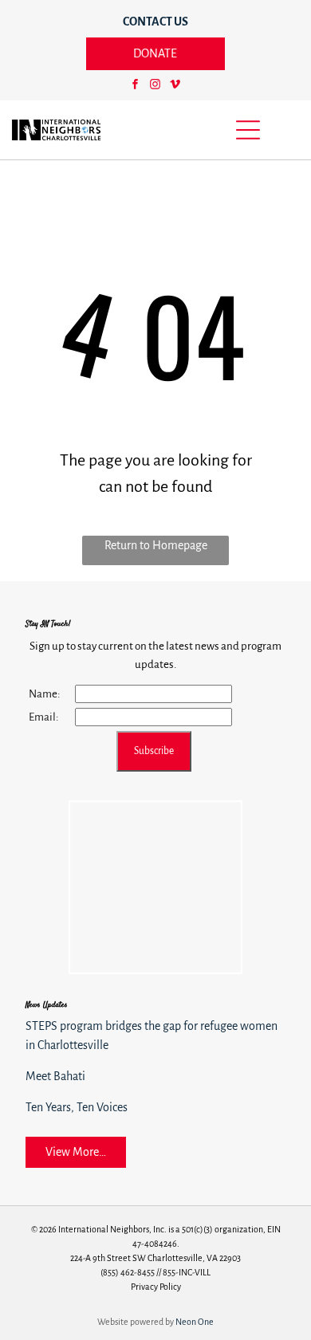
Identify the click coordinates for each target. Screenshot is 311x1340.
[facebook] (136, 86)
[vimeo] (175, 86)
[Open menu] (248, 130)
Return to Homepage (155, 545)
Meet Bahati (55, 1076)
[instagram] (155, 86)
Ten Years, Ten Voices (77, 1107)
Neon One (194, 1321)
